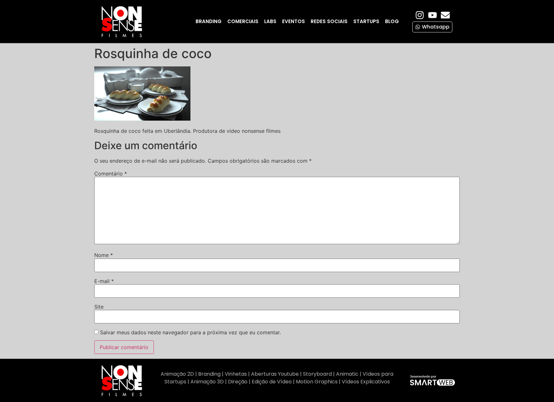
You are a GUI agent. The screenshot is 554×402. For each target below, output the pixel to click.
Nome (103, 255)
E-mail (104, 281)
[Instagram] (419, 15)
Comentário (110, 173)
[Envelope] (445, 15)
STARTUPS (366, 21)
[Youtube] (432, 15)
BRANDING (209, 21)
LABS (270, 21)
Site (99, 306)
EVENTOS (293, 21)
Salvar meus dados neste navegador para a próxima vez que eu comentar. (190, 332)
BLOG (392, 21)
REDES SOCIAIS (329, 21)
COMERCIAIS (242, 21)
